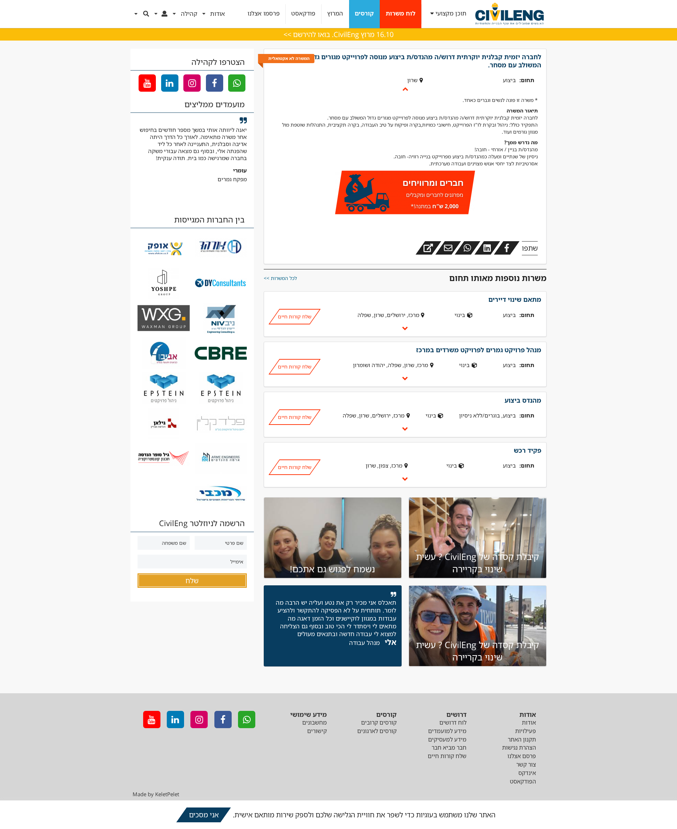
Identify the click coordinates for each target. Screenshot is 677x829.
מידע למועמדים (447, 731)
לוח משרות (400, 14)
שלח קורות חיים (294, 316)
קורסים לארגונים (377, 731)
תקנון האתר (522, 739)
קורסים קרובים (379, 722)
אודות (529, 722)
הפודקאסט (523, 781)
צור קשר (526, 764)
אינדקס (527, 773)
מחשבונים (314, 722)
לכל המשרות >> (280, 278)
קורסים (364, 14)
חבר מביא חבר (449, 747)
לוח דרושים (452, 722)
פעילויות (525, 731)
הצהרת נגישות (519, 747)
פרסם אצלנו (521, 756)
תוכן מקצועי (450, 14)
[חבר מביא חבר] (405, 194)
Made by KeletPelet (156, 794)
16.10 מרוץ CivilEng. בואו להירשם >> (338, 34)
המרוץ (335, 14)
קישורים (317, 731)
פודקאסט (303, 14)
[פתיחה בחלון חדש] (428, 248)
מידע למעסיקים (447, 739)
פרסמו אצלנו (264, 14)
